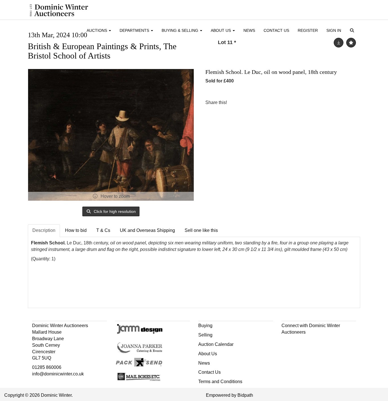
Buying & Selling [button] (180, 30)
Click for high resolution (114, 211)
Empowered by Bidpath (229, 395)
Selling (205, 335)
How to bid (76, 230)
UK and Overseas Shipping (147, 230)
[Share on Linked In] (248, 102)
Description (43, 230)
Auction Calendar (215, 344)
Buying (205, 325)
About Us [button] (221, 30)
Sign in (333, 30)
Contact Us (276, 30)
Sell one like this (201, 230)
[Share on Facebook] (236, 102)
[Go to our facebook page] (286, 342)
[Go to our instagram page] (260, 102)
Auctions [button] (97, 30)
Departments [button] (135, 30)
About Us (207, 353)
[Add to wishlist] (351, 42)
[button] (352, 31)
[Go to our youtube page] (310, 342)
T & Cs (103, 230)
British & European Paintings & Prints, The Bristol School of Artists (102, 50)
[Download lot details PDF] (338, 42)
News (249, 30)
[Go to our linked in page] (298, 342)
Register (308, 30)
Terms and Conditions (220, 381)
